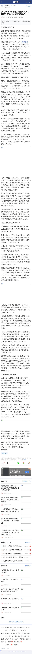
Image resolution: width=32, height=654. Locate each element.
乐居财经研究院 (26, 633)
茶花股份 (25, 42)
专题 (21, 630)
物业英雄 (14, 636)
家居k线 (13, 633)
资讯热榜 (16, 645)
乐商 (6, 630)
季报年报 (22, 639)
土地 (10, 630)
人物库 (12, 639)
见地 (6, 636)
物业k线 (18, 633)
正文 (8, 648)
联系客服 (24, 459)
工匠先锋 (20, 636)
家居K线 (4, 453)
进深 (10, 636)
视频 (13, 630)
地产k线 (7, 633)
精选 (24, 630)
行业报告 (28, 639)
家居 (29, 627)
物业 (26, 627)
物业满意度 (20, 627)
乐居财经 (5, 17)
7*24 (17, 630)
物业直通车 (13, 627)
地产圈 (7, 627)
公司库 (7, 639)
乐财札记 (26, 636)
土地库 (16, 639)
